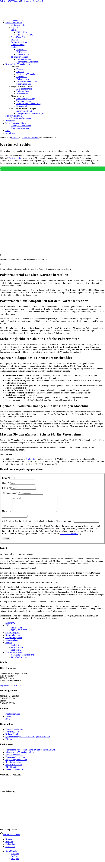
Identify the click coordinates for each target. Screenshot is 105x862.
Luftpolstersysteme (13, 637)
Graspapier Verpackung (15, 757)
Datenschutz (16, 685)
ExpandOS (10, 623)
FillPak (8, 625)
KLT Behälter (11, 767)
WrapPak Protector (19, 657)
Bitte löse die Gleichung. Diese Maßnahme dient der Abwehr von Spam (42, 521)
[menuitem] (55, 20)
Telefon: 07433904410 (10, 1)
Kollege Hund (11, 734)
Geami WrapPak (12, 632)
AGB (7, 719)
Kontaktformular (12, 714)
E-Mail (6, 488)
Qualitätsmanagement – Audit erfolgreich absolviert (27, 736)
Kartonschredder (12, 635)
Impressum (4, 685)
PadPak (8, 642)
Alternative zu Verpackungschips (19, 752)
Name (5, 483)
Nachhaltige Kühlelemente (22, 655)
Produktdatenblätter (13, 764)
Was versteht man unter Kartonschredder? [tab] (18, 568)
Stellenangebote (12, 732)
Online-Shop (31, 459)
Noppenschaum (12, 640)
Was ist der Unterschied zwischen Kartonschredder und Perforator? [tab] (29, 582)
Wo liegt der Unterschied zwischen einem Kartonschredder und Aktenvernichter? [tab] (35, 601)
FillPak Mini (16, 628)
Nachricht (7, 511)
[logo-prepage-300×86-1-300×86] (20, 15)
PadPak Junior (17, 647)
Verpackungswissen (14, 754)
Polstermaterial (14, 158)
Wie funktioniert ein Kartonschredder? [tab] (16, 554)
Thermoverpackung (13, 652)
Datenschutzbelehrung (69, 533)
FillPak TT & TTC (19, 630)
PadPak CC (16, 645)
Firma (5, 478)
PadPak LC (16, 650)
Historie (8, 739)
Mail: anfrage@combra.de (32, 1)
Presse (8, 716)
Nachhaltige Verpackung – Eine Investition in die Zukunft (30, 750)
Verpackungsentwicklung (16, 759)
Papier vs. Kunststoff (14, 769)
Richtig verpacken (13, 762)
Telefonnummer (10, 493)
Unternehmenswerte (14, 729)
